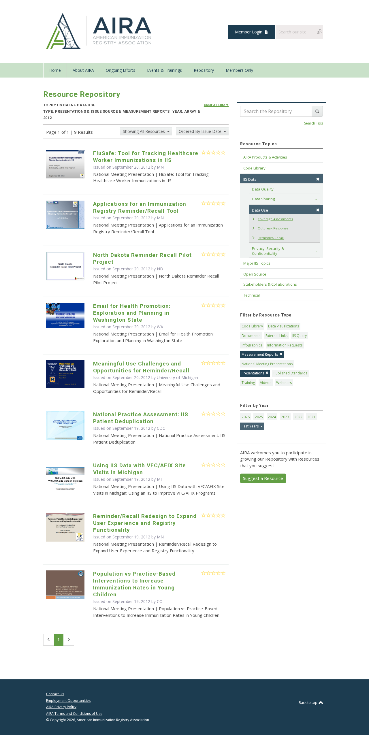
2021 (311, 416)
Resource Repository (81, 94)
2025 (259, 416)
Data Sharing (263, 198)
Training (248, 382)
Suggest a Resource (263, 478)
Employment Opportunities (68, 700)
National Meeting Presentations (267, 363)
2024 (272, 416)
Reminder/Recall (271, 237)
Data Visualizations (283, 326)
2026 (246, 416)
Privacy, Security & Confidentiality (268, 251)
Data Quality (263, 189)
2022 (298, 416)
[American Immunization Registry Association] (99, 31)
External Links (276, 335)
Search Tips (313, 123)
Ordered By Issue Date (201, 131)
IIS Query (299, 335)
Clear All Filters (216, 105)
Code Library (252, 326)
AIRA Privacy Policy (61, 706)
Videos (265, 382)
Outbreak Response (273, 228)
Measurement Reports (260, 354)
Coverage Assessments (275, 219)
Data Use (260, 210)
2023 (285, 416)
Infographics (252, 345)
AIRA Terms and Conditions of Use (74, 713)
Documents (251, 335)
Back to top (308, 702)
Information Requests (284, 345)
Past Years (250, 426)
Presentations (253, 373)
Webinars (284, 382)
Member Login (248, 32)
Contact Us (55, 693)
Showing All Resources (144, 131)
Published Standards (290, 373)
